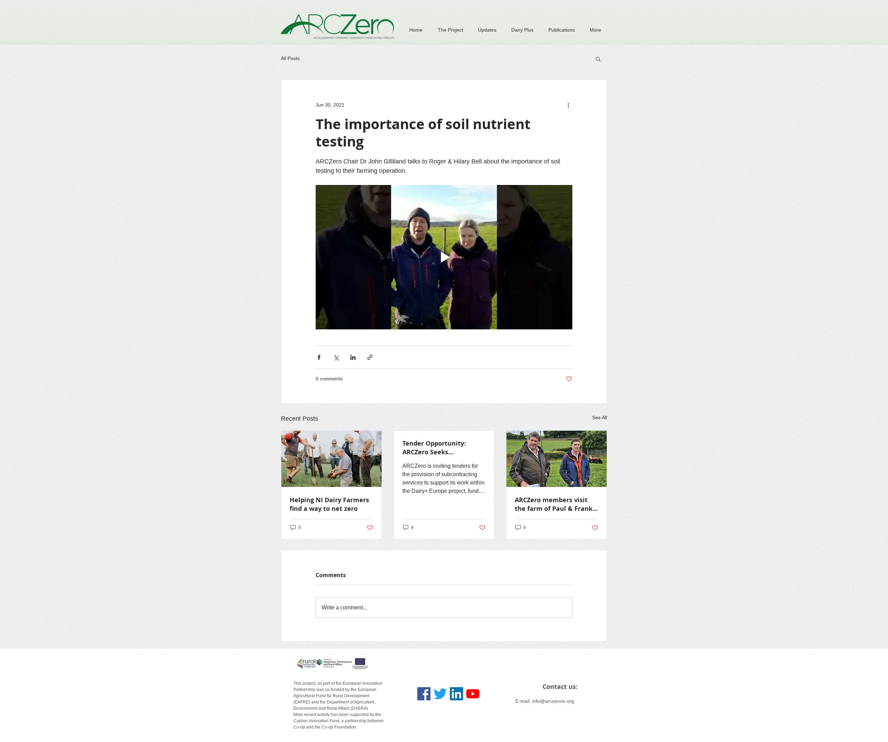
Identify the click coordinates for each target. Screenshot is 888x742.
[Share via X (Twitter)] (336, 357)
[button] (598, 58)
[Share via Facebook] (319, 357)
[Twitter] (440, 693)
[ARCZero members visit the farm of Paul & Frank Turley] (556, 459)
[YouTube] (472, 693)
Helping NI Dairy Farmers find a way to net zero (329, 504)
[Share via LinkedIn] (353, 357)
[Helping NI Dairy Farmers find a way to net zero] (331, 459)
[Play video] (444, 257)
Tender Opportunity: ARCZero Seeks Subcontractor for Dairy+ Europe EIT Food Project (440, 447)
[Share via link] (370, 357)
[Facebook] (423, 693)
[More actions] (568, 105)
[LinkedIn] (456, 693)
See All (599, 417)
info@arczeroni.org (553, 701)
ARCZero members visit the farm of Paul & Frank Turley (553, 504)
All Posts (290, 58)
